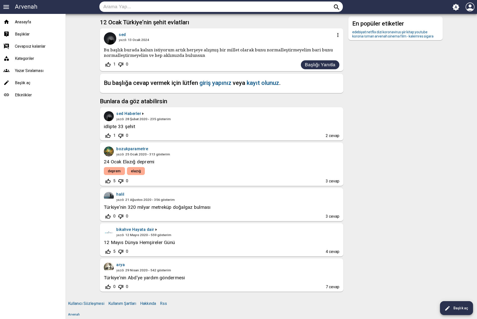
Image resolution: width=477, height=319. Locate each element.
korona (357, 36)
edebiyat (359, 32)
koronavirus (392, 32)
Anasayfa (23, 22)
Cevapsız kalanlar (30, 46)
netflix (371, 32)
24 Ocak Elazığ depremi (129, 162)
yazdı (122, 40)
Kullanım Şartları (122, 303)
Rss (163, 303)
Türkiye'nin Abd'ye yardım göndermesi (144, 278)
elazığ (136, 171)
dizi (379, 32)
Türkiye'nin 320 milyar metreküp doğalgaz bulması (157, 207)
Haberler (132, 113)
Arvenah (26, 6)
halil (120, 194)
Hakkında (148, 303)
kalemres (416, 36)
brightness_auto (456, 7)
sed (119, 113)
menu (6, 7)
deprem (114, 171)
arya (120, 264)
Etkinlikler (23, 95)
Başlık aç (456, 308)
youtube (421, 32)
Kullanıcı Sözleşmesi (86, 303)
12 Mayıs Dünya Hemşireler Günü (139, 242)
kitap (410, 32)
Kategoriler (24, 58)
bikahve (123, 229)
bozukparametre (132, 148)
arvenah (381, 36)
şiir (403, 32)
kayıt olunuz (263, 82)
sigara (429, 36)
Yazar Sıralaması (29, 70)
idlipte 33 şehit (119, 126)
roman (369, 36)
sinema (394, 36)
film (403, 36)
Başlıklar (22, 34)
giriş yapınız (215, 82)
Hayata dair (143, 229)
